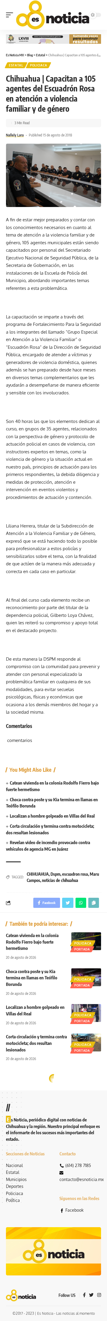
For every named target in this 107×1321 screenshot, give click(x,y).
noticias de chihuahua (60, 880)
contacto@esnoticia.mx (81, 1179)
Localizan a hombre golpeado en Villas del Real (52, 816)
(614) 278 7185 (78, 1165)
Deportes (14, 1186)
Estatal (16, 65)
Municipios (16, 1179)
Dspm (55, 874)
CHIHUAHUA (38, 874)
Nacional (14, 1165)
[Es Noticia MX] (52, 14)
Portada (82, 949)
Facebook (74, 1210)
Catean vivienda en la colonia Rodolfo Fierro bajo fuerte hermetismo (32, 942)
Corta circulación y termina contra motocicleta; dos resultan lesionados (36, 1043)
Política (13, 1200)
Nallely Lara (15, 135)
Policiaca (38, 65)
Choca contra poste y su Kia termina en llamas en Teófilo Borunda (31, 978)
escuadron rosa (75, 874)
